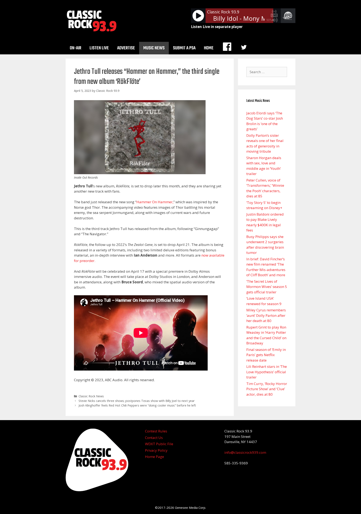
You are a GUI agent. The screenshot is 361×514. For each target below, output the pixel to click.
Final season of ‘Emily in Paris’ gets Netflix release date (266, 355)
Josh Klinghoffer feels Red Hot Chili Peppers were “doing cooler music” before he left (137, 405)
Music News (154, 48)
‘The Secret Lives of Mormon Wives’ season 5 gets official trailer (266, 286)
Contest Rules (156, 431)
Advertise (126, 48)
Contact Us (154, 437)
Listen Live (99, 48)
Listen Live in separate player (217, 26)
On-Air (75, 48)
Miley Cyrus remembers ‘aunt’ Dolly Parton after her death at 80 (266, 315)
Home (209, 48)
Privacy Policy (156, 450)
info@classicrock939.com (245, 452)
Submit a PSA (184, 48)
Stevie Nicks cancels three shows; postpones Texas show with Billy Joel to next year (137, 401)
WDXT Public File (159, 443)
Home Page (154, 456)
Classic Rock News (91, 396)
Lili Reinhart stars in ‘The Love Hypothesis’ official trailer (266, 372)
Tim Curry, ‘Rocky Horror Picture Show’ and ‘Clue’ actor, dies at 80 (266, 389)
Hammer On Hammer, (154, 201)
